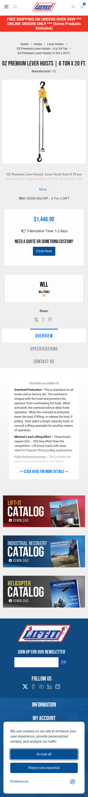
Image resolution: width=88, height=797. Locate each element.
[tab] (44, 336)
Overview (44, 336)
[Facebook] (33, 686)
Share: (44, 311)
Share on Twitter (36, 319)
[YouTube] (41, 686)
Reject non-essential (44, 768)
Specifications (44, 349)
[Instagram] (57, 686)
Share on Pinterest (50, 319)
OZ (54, 71)
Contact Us (44, 361)
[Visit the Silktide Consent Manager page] (72, 781)
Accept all (44, 754)
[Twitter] (25, 685)
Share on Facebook (43, 319)
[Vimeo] (49, 686)
